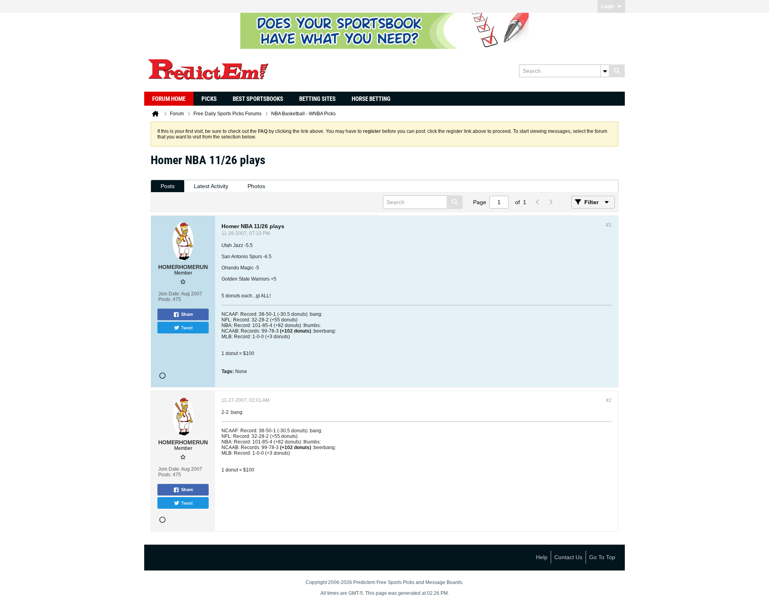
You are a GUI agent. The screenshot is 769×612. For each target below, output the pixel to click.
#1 (609, 225)
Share (187, 314)
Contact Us (568, 557)
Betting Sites (317, 98)
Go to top (602, 557)
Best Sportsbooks (258, 98)
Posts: (164, 299)
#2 (609, 400)
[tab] (167, 186)
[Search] (617, 70)
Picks (209, 98)
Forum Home (168, 98)
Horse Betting (371, 98)
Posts (168, 186)
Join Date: (169, 294)
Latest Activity (211, 186)
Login (607, 6)
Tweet (187, 327)
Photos (256, 186)
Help (542, 557)
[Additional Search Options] (604, 70)
